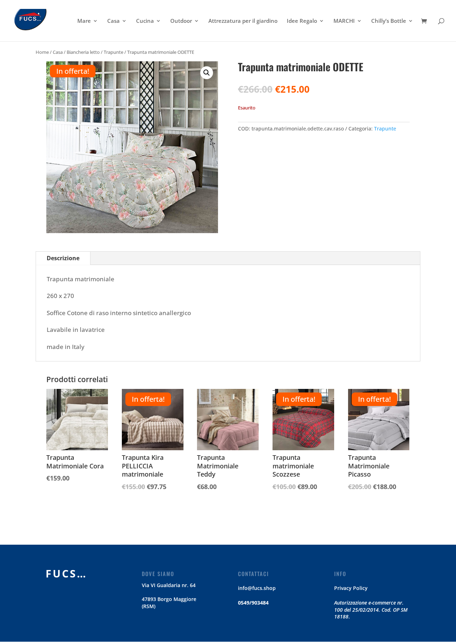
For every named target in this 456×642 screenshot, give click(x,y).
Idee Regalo (302, 21)
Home (42, 52)
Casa (113, 21)
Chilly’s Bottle (388, 21)
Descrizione (63, 258)
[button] (206, 72)
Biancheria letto (83, 52)
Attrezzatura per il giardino (243, 21)
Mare (84, 21)
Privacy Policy (351, 588)
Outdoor (181, 21)
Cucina (145, 21)
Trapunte (113, 52)
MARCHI (344, 21)
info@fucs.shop (257, 588)
